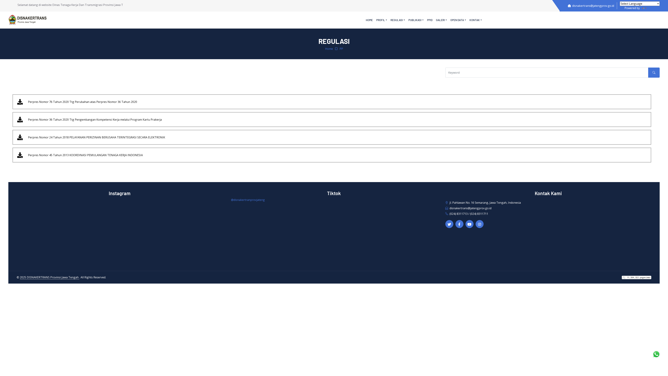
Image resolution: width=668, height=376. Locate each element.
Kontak (475, 20)
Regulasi (397, 20)
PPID (429, 20)
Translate (653, 8)
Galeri (440, 20)
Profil (380, 20)
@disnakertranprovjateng (248, 200)
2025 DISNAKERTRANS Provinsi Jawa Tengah (49, 277)
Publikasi (415, 20)
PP (341, 49)
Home (369, 20)
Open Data (457, 20)
